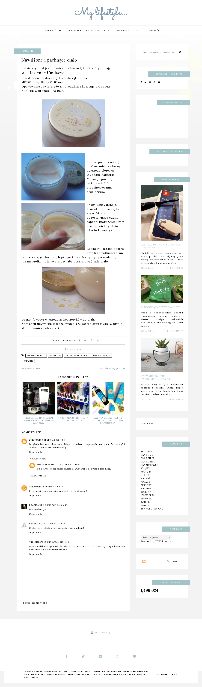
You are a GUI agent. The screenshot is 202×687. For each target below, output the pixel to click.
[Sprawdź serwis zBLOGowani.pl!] (101, 632)
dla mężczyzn (149, 465)
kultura (146, 471)
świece (145, 502)
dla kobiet (148, 461)
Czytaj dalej (147, 268)
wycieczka (147, 495)
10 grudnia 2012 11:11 (53, 486)
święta (145, 505)
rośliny (146, 492)
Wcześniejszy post (111, 368)
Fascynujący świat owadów (160, 307)
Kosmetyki (92, 30)
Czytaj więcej (147, 331)
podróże (154, 30)
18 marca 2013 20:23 (54, 523)
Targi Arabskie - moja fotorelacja (73, 419)
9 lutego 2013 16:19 (56, 505)
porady (145, 482)
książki (145, 468)
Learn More (162, 674)
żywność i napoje (152, 508)
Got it (174, 674)
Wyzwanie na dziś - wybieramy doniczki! (155, 377)
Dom (107, 30)
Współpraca (74, 30)
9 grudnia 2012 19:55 (53, 440)
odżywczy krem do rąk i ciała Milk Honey (88, 356)
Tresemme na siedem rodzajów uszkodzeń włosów (39, 420)
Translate (167, 541)
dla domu (147, 455)
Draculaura (36, 505)
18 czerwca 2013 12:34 (56, 542)
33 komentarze (175, 268)
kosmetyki (55, 356)
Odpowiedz (35, 452)
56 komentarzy (175, 331)
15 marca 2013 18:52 (69, 464)
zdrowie (146, 498)
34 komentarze (175, 399)
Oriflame (28, 361)
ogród (145, 475)
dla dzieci (147, 458)
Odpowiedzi (39, 458)
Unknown (35, 440)
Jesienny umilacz (36, 356)
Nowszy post (32, 368)
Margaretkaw (45, 464)
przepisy (146, 485)
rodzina (146, 488)
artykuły (146, 451)
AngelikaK (35, 523)
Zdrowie (139, 30)
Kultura (122, 30)
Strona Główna (52, 30)
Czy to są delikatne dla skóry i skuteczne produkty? (108, 420)
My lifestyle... (101, 13)
